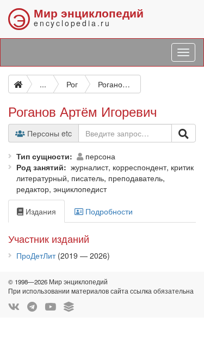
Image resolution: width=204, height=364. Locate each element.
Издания (39, 211)
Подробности (108, 211)
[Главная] (17, 84)
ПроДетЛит (35, 255)
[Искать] (183, 133)
